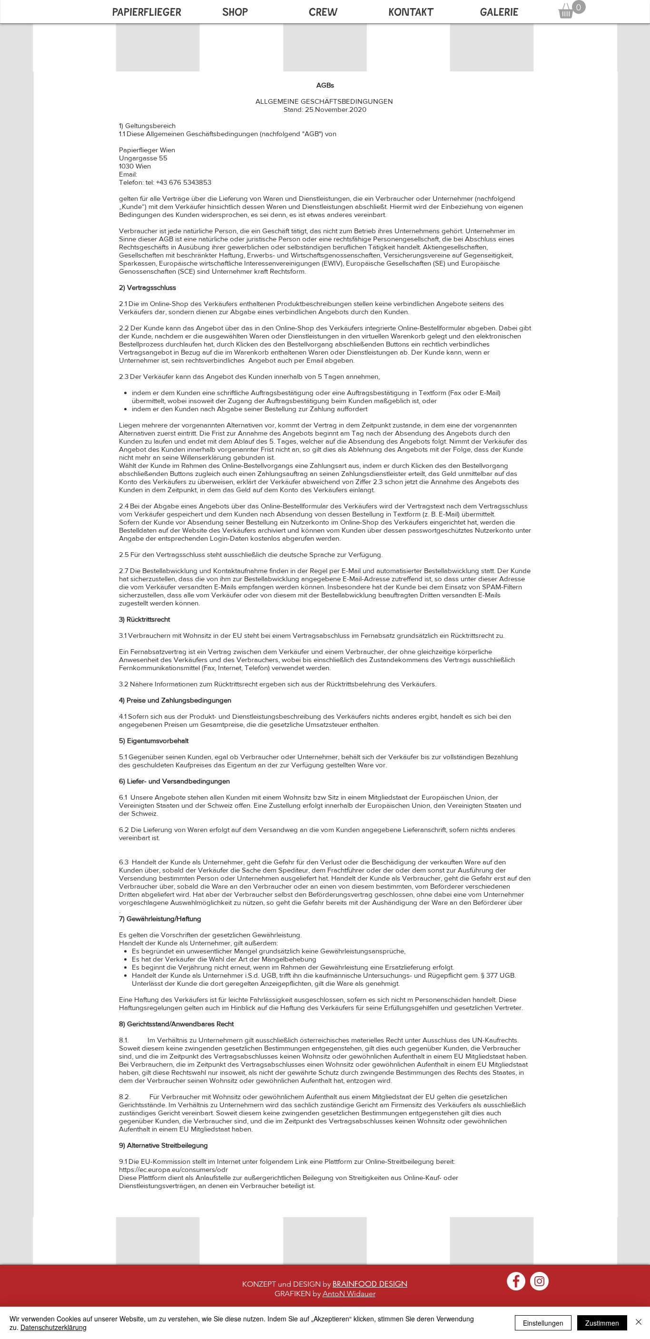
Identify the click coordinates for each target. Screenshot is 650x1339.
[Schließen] (638, 1322)
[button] (572, 9)
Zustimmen (602, 1323)
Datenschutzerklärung (53, 1327)
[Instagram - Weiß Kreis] (539, 1281)
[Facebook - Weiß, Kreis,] (516, 1281)
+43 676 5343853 (183, 182)
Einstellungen (543, 1323)
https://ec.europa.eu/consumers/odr (173, 1169)
